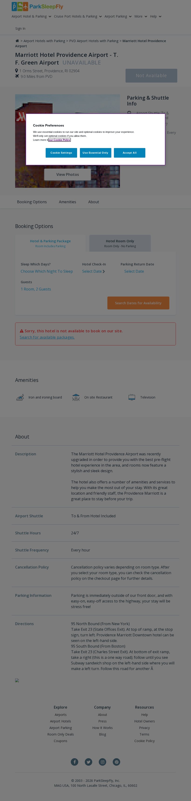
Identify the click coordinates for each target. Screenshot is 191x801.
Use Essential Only (95, 152)
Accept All (130, 152)
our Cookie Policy (59, 140)
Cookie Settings (61, 152)
